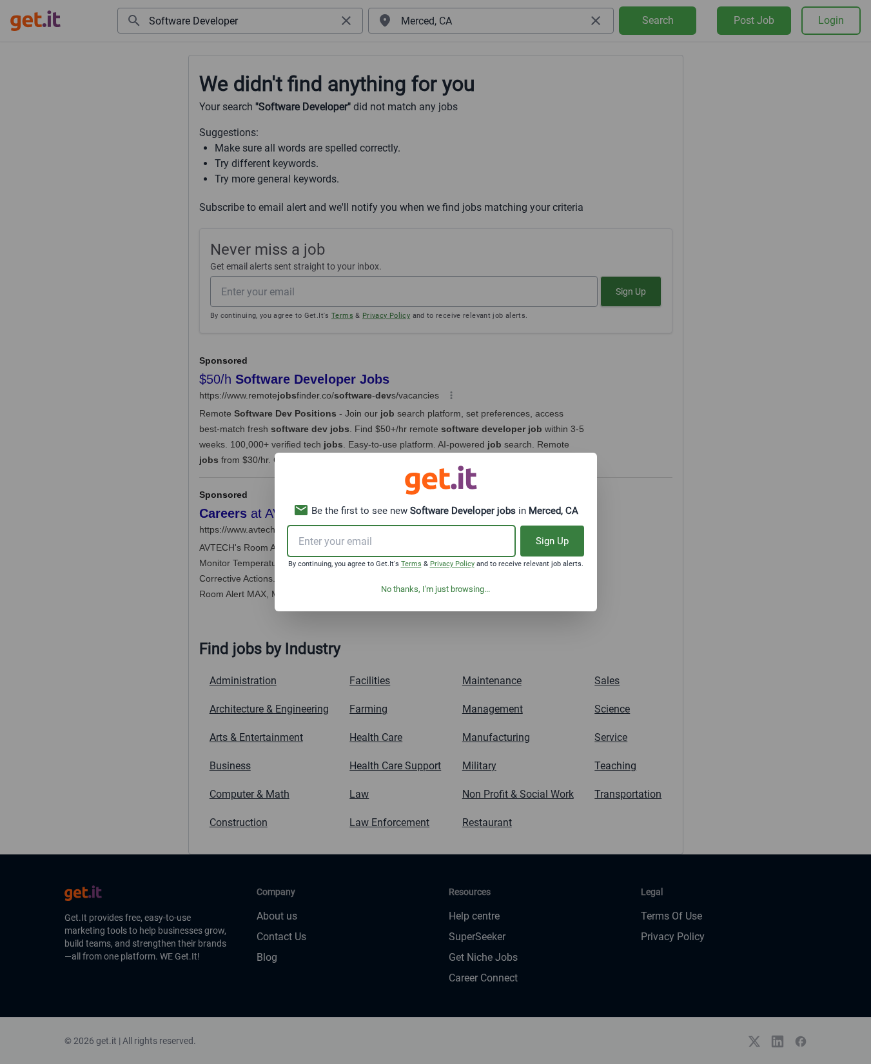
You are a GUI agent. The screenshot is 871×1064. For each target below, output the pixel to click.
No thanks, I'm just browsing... (435, 589)
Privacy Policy (452, 564)
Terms (411, 564)
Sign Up (552, 541)
